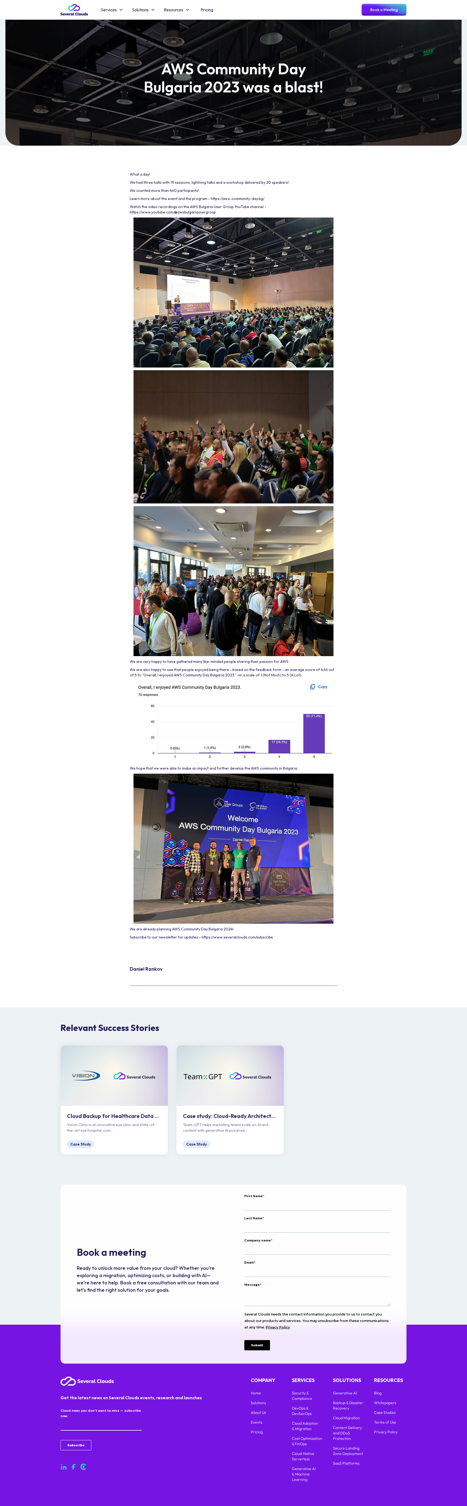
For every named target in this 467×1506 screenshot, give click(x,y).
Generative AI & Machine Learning (304, 1474)
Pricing (207, 9)
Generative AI (345, 1393)
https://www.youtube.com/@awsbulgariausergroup (173, 212)
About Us (258, 1412)
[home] (74, 9)
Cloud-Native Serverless (303, 1456)
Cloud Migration (346, 1417)
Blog (378, 1393)
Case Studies (385, 1412)
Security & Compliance (302, 1396)
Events (256, 1422)
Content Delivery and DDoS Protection (347, 1433)
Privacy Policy (386, 1432)
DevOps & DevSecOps (302, 1411)
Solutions (258, 1402)
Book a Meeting (384, 9)
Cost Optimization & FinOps (307, 1441)
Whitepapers (385, 1402)
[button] (112, 10)
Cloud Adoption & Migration (305, 1426)
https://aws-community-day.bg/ (237, 198)
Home (256, 1393)
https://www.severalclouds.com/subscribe (237, 937)
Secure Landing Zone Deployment (348, 1451)
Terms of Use (385, 1422)
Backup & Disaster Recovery (348, 1405)
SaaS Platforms (346, 1463)
